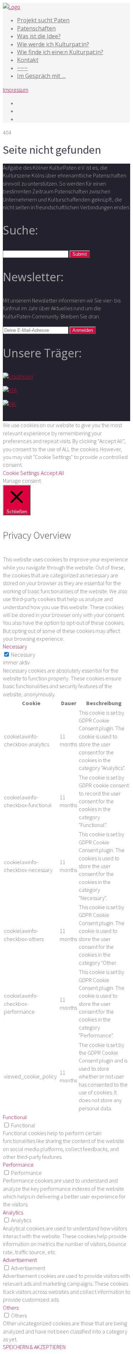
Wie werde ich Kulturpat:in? (53, 44)
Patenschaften (36, 28)
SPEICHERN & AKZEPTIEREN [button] (34, 1346)
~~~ (22, 68)
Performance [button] (18, 1164)
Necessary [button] (15, 646)
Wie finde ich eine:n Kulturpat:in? (60, 52)
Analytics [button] (13, 1212)
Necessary (23, 654)
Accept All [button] (52, 472)
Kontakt (27, 60)
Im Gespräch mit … (41, 76)
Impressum (15, 89)
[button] (80, 254)
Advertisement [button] (20, 1259)
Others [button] (10, 1307)
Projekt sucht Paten (43, 20)
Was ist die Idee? (39, 36)
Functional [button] (15, 1117)
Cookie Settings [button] (21, 472)
